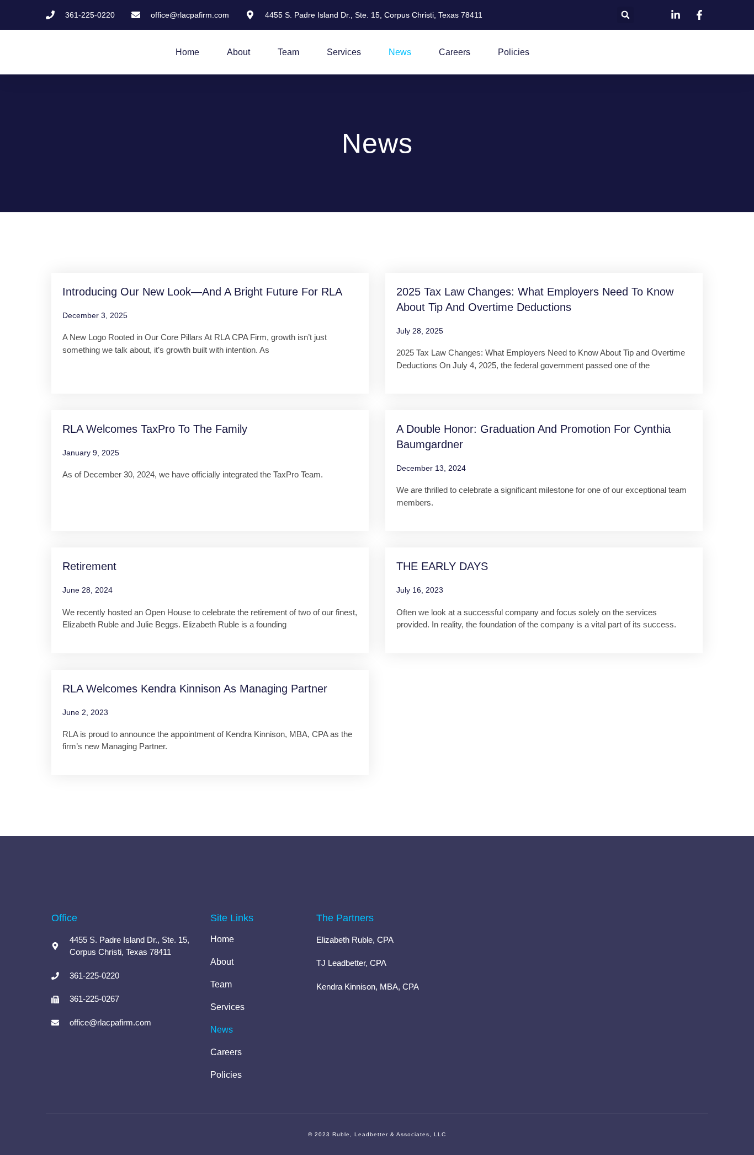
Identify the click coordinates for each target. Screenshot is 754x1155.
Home (187, 52)
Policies (513, 52)
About (238, 52)
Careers (454, 52)
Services (344, 52)
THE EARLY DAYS (442, 566)
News (400, 52)
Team (288, 52)
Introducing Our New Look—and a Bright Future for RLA (202, 292)
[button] (625, 15)
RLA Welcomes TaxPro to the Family (154, 429)
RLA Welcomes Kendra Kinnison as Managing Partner (194, 689)
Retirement (89, 566)
